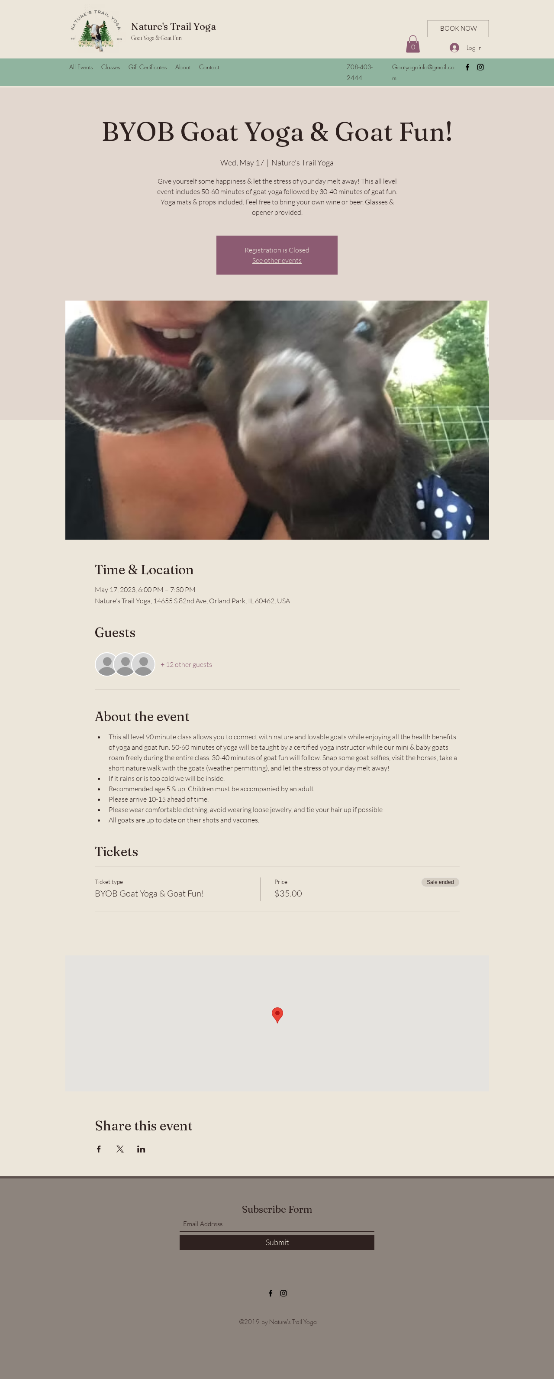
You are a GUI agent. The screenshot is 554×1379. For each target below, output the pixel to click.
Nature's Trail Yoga (173, 26)
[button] (413, 44)
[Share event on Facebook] (99, 1149)
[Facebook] (467, 67)
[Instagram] (480, 67)
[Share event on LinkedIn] (141, 1149)
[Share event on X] (120, 1149)
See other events (277, 260)
